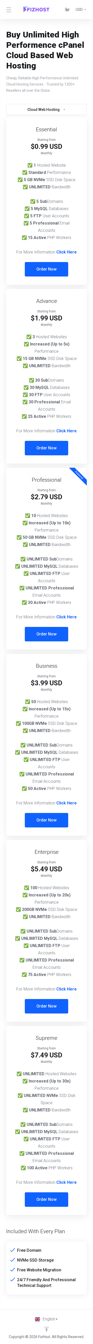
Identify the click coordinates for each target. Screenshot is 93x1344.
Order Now (46, 269)
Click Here (66, 252)
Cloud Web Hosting (43, 109)
